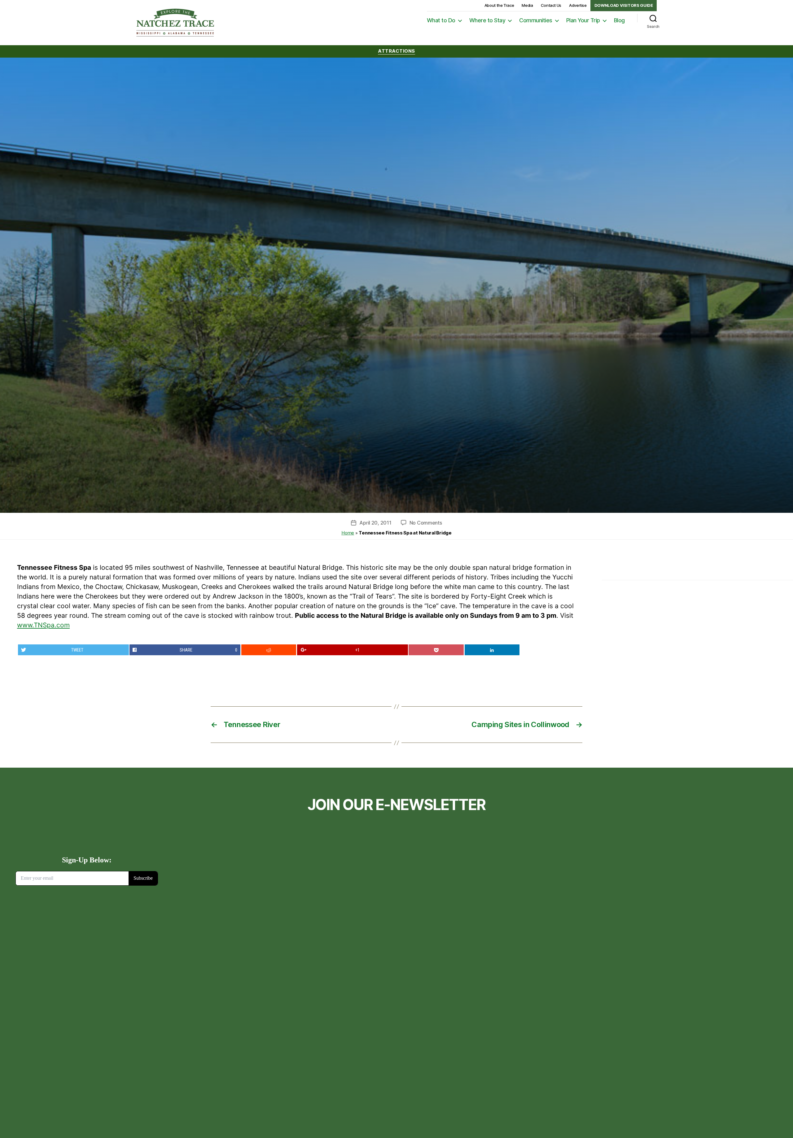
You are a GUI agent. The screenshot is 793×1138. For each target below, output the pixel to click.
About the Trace (499, 5)
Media (527, 5)
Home (347, 533)
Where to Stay (487, 20)
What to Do (441, 20)
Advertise (578, 5)
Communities (535, 20)
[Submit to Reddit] (268, 649)
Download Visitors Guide (623, 5)
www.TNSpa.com (43, 625)
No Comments (426, 523)
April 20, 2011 (375, 523)
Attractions (396, 51)
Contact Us (551, 5)
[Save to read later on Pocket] (436, 649)
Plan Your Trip (583, 20)
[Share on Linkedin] (492, 649)
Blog (619, 20)
